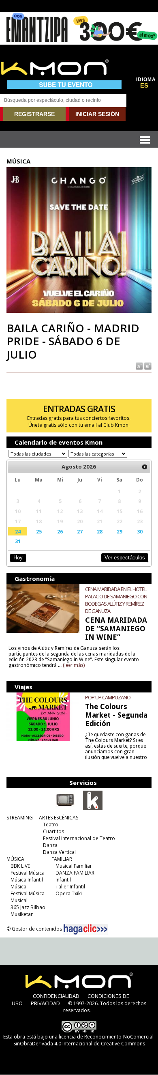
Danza (50, 845)
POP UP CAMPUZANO (107, 697)
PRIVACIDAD (45, 1003)
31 (18, 541)
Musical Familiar (74, 865)
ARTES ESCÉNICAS (58, 817)
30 (140, 531)
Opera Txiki (69, 893)
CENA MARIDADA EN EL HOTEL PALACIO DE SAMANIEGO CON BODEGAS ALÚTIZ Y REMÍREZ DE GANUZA (116, 600)
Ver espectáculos (125, 558)
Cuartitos (53, 831)
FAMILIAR (61, 859)
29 (119, 531)
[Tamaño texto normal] (139, 366)
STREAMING (19, 817)
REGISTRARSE (34, 114)
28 (99, 531)
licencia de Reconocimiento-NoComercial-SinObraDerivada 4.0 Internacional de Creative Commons (84, 1040)
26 (60, 531)
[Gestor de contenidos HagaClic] (85, 929)
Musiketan (22, 914)
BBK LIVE (20, 865)
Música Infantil (27, 879)
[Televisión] (65, 808)
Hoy (18, 558)
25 (39, 531)
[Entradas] (92, 808)
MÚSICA (15, 859)
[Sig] (144, 467)
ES (144, 85)
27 (80, 531)
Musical (19, 900)
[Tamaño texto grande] (147, 366)
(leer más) (74, 665)
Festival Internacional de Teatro (79, 838)
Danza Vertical (59, 852)
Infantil (63, 879)
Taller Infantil (70, 886)
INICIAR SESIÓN (97, 114)
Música (18, 886)
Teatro (50, 824)
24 (18, 531)
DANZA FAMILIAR (75, 872)
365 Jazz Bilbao (28, 907)
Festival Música (28, 872)
